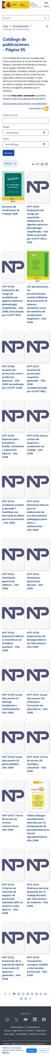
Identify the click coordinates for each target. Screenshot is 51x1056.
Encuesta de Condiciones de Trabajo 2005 (10, 210)
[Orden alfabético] (42, 164)
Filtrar (8, 163)
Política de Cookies (37, 1034)
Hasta (6, 138)
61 (41, 993)
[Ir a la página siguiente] (30, 998)
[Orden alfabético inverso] (46, 164)
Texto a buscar (10, 115)
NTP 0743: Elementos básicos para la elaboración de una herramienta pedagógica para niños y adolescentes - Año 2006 (38, 515)
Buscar (8, 153)
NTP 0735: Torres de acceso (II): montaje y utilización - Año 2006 (37, 764)
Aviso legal (8, 1034)
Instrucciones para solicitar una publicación (25, 103)
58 (27, 993)
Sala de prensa (17, 1027)
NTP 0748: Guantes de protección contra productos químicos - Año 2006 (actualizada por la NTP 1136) (13, 377)
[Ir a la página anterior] (5, 993)
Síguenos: (25, 1013)
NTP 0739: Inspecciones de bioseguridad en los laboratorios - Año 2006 (37, 639)
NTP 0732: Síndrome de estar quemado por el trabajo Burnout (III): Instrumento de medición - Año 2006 (38, 895)
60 (36, 993)
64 (25, 998)
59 (32, 993)
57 (23, 993)
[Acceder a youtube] (25, 1020)
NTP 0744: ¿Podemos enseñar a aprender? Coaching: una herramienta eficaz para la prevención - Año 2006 (13, 512)
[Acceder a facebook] (44, 1020)
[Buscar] (45, 18)
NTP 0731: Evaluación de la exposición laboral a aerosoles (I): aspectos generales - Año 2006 (13, 968)
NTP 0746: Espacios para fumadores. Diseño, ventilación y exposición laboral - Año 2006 (13, 446)
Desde (6, 126)
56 (18, 993)
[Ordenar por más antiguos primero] (38, 164)
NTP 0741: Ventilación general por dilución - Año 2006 (35, 581)
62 (45, 993)
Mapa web (40, 1030)
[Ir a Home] (22, 4)
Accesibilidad (21, 1034)
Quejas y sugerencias (13, 1030)
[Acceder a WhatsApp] (7, 1020)
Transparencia (32, 1027)
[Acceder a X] (16, 1020)
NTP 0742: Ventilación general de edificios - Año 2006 (10, 581)
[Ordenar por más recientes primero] (33, 164)
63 (21, 998)
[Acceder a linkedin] (35, 1020)
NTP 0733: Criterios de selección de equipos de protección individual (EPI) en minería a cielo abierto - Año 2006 (12, 899)
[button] (46, 5)
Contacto (29, 1030)
